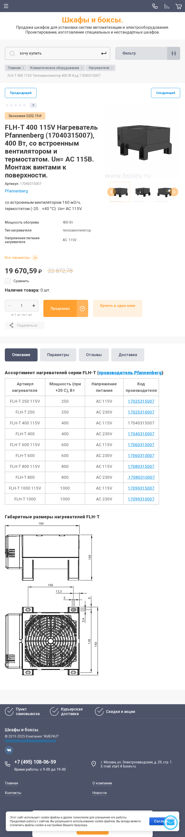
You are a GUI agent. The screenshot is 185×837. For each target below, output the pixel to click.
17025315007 (141, 401)
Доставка (128, 354)
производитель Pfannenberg (130, 372)
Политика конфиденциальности (30, 740)
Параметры (58, 354)
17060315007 (141, 444)
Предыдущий (21, 93)
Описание (21, 354)
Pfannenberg (16, 191)
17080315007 (141, 466)
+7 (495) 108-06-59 (35, 762)
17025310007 (141, 412)
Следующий (165, 93)
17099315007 (141, 488)
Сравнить (21, 281)
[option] (142, 140)
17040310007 (141, 433)
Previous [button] (111, 192)
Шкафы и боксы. (92, 19)
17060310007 (141, 455)
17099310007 (141, 499)
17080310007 (141, 477)
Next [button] (174, 192)
